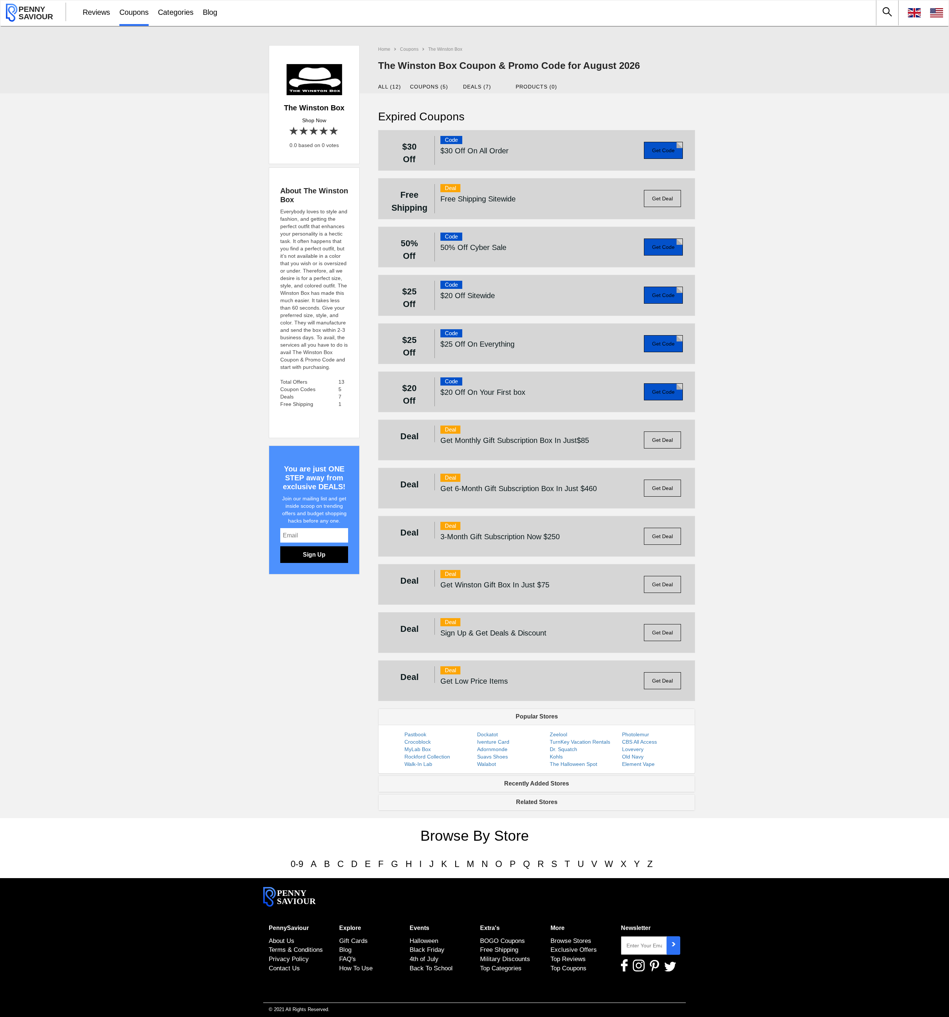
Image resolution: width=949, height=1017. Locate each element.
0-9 (297, 864)
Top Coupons (568, 968)
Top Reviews (568, 959)
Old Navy (633, 757)
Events (419, 928)
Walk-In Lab (418, 764)
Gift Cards (353, 940)
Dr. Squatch (563, 749)
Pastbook (415, 734)
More (557, 928)
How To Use (356, 968)
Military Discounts (505, 959)
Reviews (96, 12)
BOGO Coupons (502, 940)
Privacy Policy (289, 959)
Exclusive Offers (573, 949)
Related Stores (537, 802)
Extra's (490, 928)
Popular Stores (537, 716)
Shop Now (314, 120)
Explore (350, 928)
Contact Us (284, 968)
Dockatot (487, 734)
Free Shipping (499, 949)
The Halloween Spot (573, 764)
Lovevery (633, 749)
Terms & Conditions (296, 949)
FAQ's (347, 959)
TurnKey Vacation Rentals (580, 742)
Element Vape (638, 764)
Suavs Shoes (492, 757)
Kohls (556, 757)
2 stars (304, 131)
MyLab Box (417, 749)
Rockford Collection (427, 757)
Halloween (424, 940)
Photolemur (635, 734)
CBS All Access (639, 742)
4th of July (424, 959)
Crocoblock (417, 742)
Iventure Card (493, 742)
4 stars (324, 131)
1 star (294, 131)
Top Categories (501, 968)
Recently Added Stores (536, 783)
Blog (210, 12)
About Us (281, 940)
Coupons (134, 12)
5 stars (334, 131)
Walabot (486, 764)
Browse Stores (570, 940)
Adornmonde (492, 749)
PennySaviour (289, 928)
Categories (176, 12)
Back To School (431, 968)
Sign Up (314, 554)
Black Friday (427, 949)
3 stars (314, 131)
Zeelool (558, 734)
